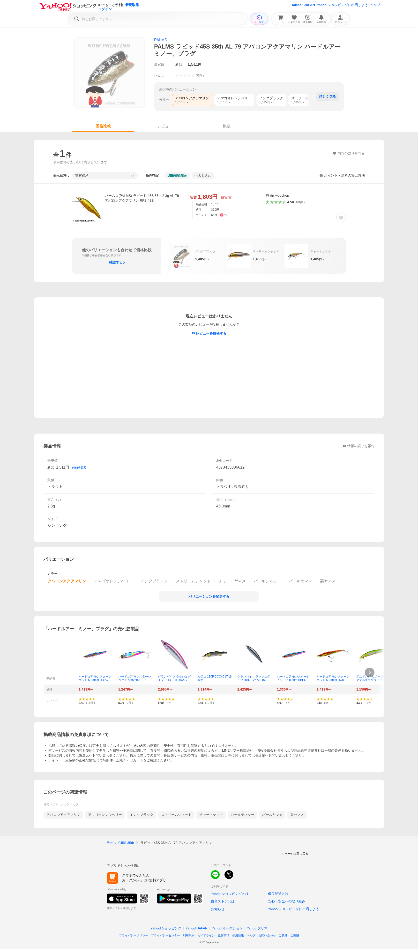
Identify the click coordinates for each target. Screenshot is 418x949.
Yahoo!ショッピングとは (230, 894)
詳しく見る (327, 96)
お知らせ (217, 909)
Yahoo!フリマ (257, 928)
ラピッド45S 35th (120, 843)
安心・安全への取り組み (286, 901)
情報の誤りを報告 (360, 446)
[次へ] (369, 672)
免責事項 (223, 935)
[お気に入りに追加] (341, 217)
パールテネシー (242, 815)
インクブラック (141, 815)
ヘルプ (375, 5)
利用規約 (188, 935)
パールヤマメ (272, 815)
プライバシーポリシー (133, 935)
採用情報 (238, 935)
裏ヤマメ (297, 815)
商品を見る (79, 467)
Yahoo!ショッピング (165, 928)
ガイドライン (206, 935)
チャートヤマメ (211, 815)
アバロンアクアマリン (63, 815)
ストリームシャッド (176, 815)
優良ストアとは (223, 901)
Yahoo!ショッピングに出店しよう (342, 5)
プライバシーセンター (165, 935)
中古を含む (202, 176)
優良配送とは (278, 894)
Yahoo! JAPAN (303, 5)
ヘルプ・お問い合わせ (261, 935)
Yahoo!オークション (227, 928)
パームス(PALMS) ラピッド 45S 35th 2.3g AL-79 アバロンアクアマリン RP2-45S (142, 198)
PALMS (160, 40)
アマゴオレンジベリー (105, 815)
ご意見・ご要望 (289, 935)
